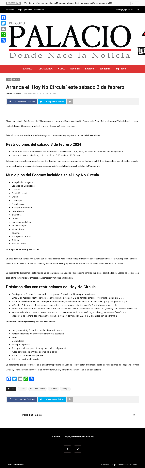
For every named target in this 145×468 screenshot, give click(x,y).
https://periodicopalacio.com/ (31, 10)
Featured (53, 388)
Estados (89, 68)
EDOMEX (27, 68)
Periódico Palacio (13, 93)
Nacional (75, 68)
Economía (105, 68)
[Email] (3, 29)
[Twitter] (3, 23)
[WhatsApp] (3, 34)
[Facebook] (3, 17)
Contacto (10, 10)
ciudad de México (37, 388)
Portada (16, 79)
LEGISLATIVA (46, 68)
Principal (65, 388)
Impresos (121, 68)
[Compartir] (3, 40)
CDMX (61, 68)
